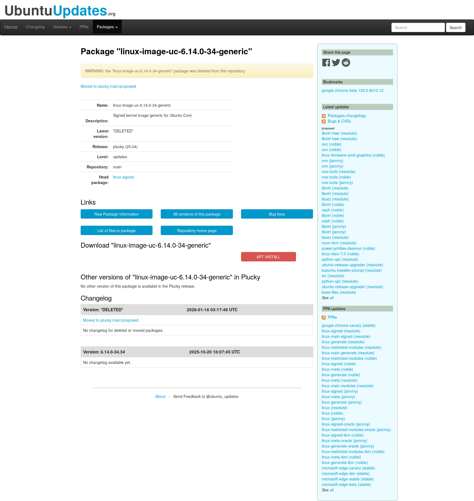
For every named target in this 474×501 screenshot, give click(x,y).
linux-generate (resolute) (343, 341)
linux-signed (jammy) (340, 391)
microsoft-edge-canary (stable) (348, 468)
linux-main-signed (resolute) (346, 336)
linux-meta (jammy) (338, 396)
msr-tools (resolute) (339, 171)
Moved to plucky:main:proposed (108, 86)
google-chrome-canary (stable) (349, 325)
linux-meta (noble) (337, 369)
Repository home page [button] (197, 230)
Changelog (35, 26)
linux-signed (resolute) (341, 330)
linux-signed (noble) (339, 363)
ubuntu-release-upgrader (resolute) (352, 264)
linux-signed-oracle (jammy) (346, 424)
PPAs (84, 26)
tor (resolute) (333, 275)
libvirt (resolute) (335, 188)
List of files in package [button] (116, 230)
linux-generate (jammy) (342, 402)
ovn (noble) (332, 144)
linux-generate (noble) (341, 374)
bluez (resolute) (335, 199)
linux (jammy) (333, 418)
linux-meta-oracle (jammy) (344, 440)
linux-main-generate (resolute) (348, 352)
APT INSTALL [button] (268, 256)
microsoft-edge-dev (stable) (346, 473)
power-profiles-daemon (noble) (348, 248)
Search (456, 27)
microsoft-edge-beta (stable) (346, 484)
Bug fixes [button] (277, 214)
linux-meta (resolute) (340, 380)
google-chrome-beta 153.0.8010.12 (352, 90)
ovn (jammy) (332, 160)
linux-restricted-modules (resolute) (351, 347)
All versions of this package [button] (197, 214)
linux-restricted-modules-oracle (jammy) (356, 429)
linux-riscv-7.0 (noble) (340, 253)
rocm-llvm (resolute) (339, 242)
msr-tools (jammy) (337, 182)
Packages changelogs (347, 115)
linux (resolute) (335, 407)
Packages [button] (106, 26)
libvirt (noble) (333, 204)
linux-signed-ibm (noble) (343, 435)
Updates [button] (61, 26)
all (332, 297)
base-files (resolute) (339, 292)
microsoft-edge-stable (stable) (348, 479)
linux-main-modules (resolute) (348, 385)
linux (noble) (332, 413)
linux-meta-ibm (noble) (341, 457)
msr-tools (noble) (336, 177)
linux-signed (123, 177)
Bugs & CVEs (339, 121)
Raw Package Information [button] (116, 214)
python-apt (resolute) (340, 259)
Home (11, 26)
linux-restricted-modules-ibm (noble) (353, 451)
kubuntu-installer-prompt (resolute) (352, 270)
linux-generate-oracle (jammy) (348, 446)
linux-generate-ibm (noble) (345, 462)
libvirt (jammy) (334, 226)
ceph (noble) (333, 210)
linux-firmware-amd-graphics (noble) (353, 155)
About (160, 396)
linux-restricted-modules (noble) (349, 358)
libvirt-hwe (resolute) (339, 133)
